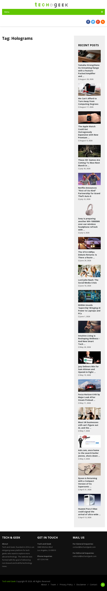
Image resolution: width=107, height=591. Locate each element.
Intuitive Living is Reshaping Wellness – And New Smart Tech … (89, 339)
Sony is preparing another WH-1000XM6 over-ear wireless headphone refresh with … (89, 224)
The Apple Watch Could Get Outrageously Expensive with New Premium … (88, 132)
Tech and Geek (9, 581)
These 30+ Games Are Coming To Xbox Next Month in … (89, 163)
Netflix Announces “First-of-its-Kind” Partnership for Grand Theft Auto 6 (89, 191)
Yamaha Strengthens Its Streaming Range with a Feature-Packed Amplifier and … (88, 71)
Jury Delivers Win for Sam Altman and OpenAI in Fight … (88, 369)
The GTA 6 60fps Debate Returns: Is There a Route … (87, 255)
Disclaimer (81, 584)
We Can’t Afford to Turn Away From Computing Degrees (88, 101)
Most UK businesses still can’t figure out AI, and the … (88, 425)
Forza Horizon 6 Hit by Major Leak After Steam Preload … (89, 397)
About (44, 584)
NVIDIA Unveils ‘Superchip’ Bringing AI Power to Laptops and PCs (89, 309)
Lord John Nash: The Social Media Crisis (88, 281)
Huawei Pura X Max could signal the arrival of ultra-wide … (89, 512)
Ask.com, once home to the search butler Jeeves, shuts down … (89, 453)
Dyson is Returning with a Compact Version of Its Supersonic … (87, 482)
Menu (6, 12)
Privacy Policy (66, 584)
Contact (93, 584)
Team (53, 584)
